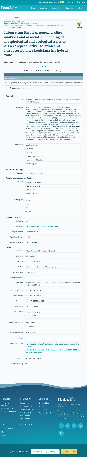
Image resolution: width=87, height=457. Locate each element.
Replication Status (16, 322)
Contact (4, 435)
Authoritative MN (16, 242)
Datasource (18, 306)
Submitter (19, 226)
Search (8, 17)
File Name (19, 256)
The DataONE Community (25, 414)
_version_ (19, 358)
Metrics (4, 432)
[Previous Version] (7, 27)
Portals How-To (45, 413)
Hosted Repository (9, 412)
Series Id (19, 251)
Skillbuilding (44, 403)
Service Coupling (16, 364)
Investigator (18, 200)
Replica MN (18, 311)
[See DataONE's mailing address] (61, 433)
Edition (20, 338)
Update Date (18, 296)
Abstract (19, 107)
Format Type (18, 272)
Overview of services (6, 404)
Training (42, 406)
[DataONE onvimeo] (67, 426)
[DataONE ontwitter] (61, 426)
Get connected (69, 452)
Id (22, 100)
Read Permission (16, 237)
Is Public (19, 221)
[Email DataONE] (74, 426)
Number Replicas (16, 277)
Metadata (16, 17)
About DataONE (8, 429)
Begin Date (18, 173)
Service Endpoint (16, 343)
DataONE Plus (7, 408)
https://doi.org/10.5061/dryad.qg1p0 (17, 23)
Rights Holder (17, 232)
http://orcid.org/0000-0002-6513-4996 (41, 226)
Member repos (26, 406)
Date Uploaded (17, 290)
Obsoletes (19, 283)
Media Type (18, 261)
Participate (24, 403)
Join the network (27, 410)
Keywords (19, 144)
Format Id (19, 267)
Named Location (16, 333)
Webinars (42, 410)
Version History (15, 27)
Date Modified (17, 301)
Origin (20, 182)
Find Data (27, 425)
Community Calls (27, 418)
